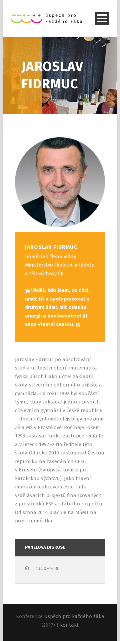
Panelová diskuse (45, 547)
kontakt (69, 625)
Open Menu (102, 18)
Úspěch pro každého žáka (74, 616)
